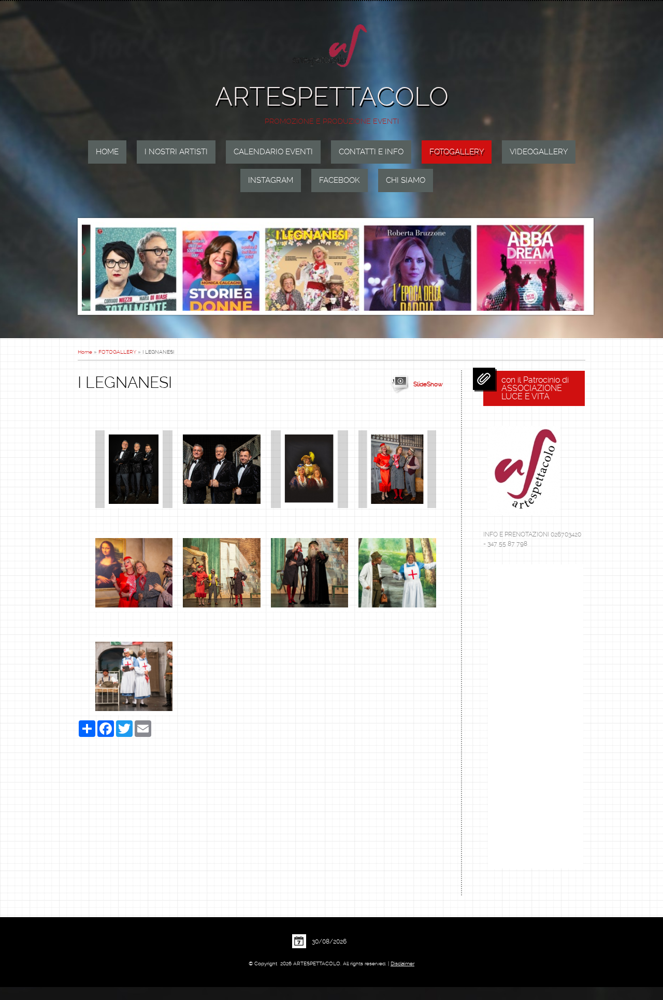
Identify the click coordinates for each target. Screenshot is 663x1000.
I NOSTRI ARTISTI (176, 151)
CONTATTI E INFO (371, 151)
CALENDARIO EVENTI (273, 151)
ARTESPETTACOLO (332, 96)
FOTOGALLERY (456, 151)
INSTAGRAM (270, 180)
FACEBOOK (339, 180)
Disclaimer (402, 963)
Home (107, 151)
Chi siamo (405, 180)
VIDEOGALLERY (539, 151)
